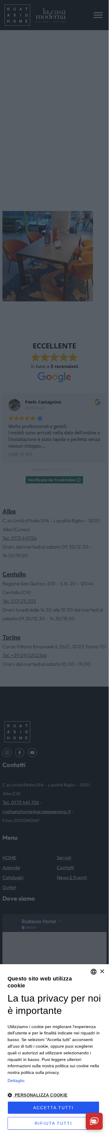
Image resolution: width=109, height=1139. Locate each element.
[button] (54, 1095)
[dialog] (54, 1050)
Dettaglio (16, 1080)
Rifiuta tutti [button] (53, 1123)
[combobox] (94, 972)
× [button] (102, 971)
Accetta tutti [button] (53, 1107)
